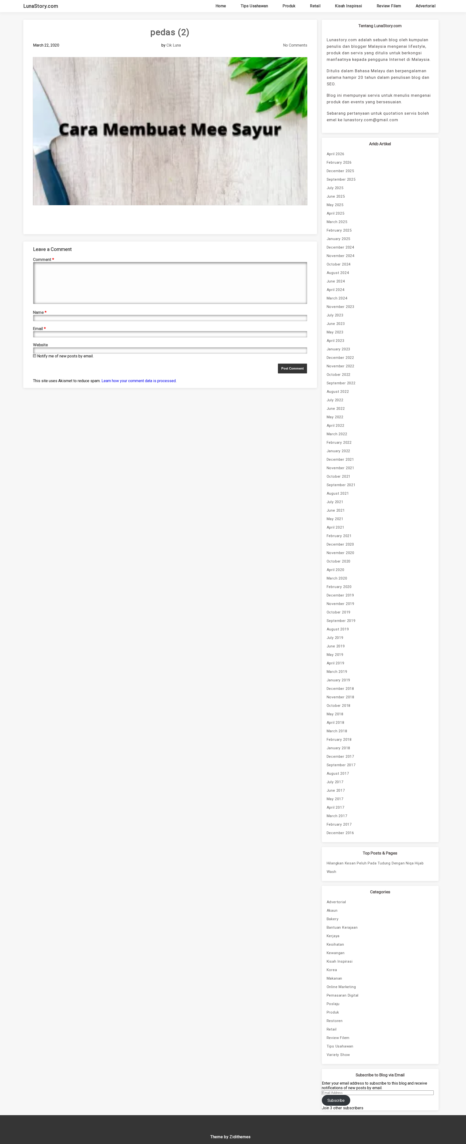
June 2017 (336, 790)
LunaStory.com (40, 6)
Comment (43, 259)
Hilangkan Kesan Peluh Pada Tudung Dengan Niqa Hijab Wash (375, 867)
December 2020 (340, 544)
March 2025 (337, 222)
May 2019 (335, 655)
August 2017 (338, 773)
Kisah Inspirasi (348, 6)
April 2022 (335, 425)
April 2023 (335, 340)
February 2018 (339, 739)
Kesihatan (335, 944)
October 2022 (339, 374)
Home (221, 6)
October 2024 (339, 264)
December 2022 (340, 357)
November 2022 (340, 366)
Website (40, 344)
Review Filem (389, 6)
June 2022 (336, 408)
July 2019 (335, 638)
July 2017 (335, 782)
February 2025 (339, 230)
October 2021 (339, 476)
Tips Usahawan (254, 6)
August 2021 (338, 493)
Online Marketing (341, 987)
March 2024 (337, 298)
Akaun (332, 910)
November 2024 (340, 256)
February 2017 (339, 824)
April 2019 (335, 663)
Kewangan (336, 953)
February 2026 (339, 162)
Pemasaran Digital (343, 995)
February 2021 (339, 536)
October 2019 (339, 612)
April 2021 (335, 527)
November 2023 (340, 307)
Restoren (335, 1021)
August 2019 (338, 629)
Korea (332, 970)
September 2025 (341, 179)
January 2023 (338, 349)
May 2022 (335, 417)
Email (39, 328)
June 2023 (336, 324)
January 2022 (338, 451)
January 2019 (338, 680)
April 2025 (335, 213)
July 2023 (335, 315)
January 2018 (338, 748)
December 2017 (340, 756)
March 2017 (337, 816)
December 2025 (340, 171)
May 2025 (335, 205)
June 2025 (336, 196)
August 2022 (338, 391)
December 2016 (340, 833)
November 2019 (340, 604)
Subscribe (336, 1100)
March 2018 (337, 731)
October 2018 (339, 705)
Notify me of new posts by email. (65, 356)
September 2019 (341, 621)
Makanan (334, 978)
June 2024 (336, 281)
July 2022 (335, 400)
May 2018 (335, 714)
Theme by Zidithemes (230, 1137)
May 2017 (335, 799)
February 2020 (339, 587)
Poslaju (333, 1004)
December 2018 (340, 688)
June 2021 (336, 510)
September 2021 (341, 485)
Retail (315, 6)
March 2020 (337, 578)
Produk (289, 6)
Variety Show (338, 1055)
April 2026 (335, 154)
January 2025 (338, 239)
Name (40, 312)
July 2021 (335, 502)
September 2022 (341, 383)
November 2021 (340, 468)
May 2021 (335, 519)
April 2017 (335, 807)
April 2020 (335, 570)
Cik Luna (173, 45)
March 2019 (337, 671)
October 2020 (339, 561)
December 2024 (340, 247)
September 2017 (341, 765)
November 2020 (340, 553)
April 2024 (335, 290)
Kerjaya (333, 936)
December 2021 (340, 459)
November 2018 (340, 697)
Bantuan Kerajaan (342, 927)
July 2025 (335, 188)
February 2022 (339, 442)
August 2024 (338, 273)
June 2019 (336, 646)
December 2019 (340, 595)
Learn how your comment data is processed (138, 381)
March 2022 (337, 434)
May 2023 (335, 332)
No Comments (295, 45)
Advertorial (426, 6)
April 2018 (335, 722)
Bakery (333, 919)
